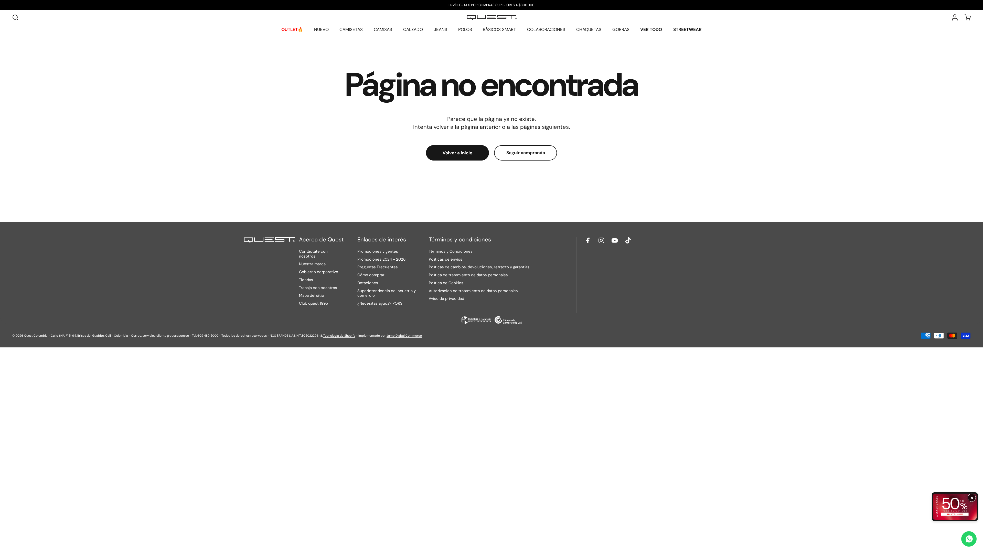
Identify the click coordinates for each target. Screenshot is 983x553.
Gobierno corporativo (318, 272)
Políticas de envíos (445, 259)
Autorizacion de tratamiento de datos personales (473, 291)
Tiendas (306, 280)
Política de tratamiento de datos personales (468, 275)
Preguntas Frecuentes (377, 267)
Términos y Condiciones (451, 251)
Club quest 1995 (313, 303)
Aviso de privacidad (446, 298)
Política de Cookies (446, 283)
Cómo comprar (370, 275)
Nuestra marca (312, 264)
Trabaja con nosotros (318, 287)
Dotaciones (367, 283)
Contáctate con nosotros (313, 254)
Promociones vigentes (377, 251)
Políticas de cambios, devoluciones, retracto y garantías (479, 267)
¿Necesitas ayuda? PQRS (379, 303)
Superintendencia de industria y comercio (386, 293)
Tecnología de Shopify (339, 336)
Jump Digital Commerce (404, 336)
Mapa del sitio (311, 295)
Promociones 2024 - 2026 (381, 259)
